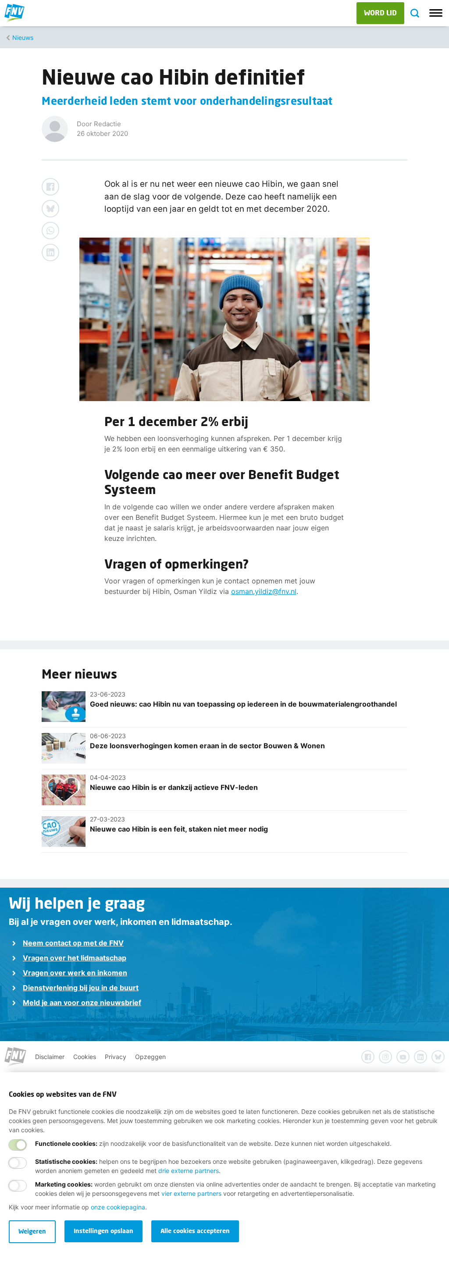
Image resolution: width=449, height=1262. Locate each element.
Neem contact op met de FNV (73, 943)
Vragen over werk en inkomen (75, 972)
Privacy (115, 1056)
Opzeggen (150, 1056)
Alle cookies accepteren (195, 1230)
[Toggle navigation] (436, 13)
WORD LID (380, 12)
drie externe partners (188, 1170)
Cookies (84, 1056)
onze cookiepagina (118, 1207)
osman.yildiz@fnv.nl (263, 591)
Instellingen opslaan (103, 1230)
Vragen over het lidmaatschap (74, 957)
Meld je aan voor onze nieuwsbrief (82, 1002)
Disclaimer (49, 1056)
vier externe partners (191, 1193)
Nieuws (22, 37)
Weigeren (32, 1231)
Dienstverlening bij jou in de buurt (81, 987)
